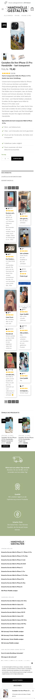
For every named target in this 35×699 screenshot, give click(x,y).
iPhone (17, 15)
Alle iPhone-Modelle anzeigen (9, 590)
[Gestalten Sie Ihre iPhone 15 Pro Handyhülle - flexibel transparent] (9, 425)
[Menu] (2, 9)
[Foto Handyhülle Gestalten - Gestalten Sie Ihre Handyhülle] (17, 9)
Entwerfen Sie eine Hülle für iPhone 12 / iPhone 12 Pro (16, 552)
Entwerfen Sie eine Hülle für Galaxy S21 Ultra (14, 601)
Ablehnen (18, 685)
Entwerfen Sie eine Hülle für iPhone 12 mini (13, 560)
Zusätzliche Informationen (11, 176)
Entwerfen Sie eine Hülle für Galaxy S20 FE (13, 612)
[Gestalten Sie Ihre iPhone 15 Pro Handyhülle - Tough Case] (26, 425)
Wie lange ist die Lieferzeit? (9, 657)
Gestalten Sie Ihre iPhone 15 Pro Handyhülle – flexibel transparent (8, 439)
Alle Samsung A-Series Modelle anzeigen (12, 635)
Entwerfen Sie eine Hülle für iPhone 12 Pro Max (14, 556)
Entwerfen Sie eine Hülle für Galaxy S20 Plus (13, 624)
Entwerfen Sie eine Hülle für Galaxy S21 (12, 604)
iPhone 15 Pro (26, 15)
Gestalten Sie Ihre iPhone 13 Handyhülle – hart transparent (22, 690)
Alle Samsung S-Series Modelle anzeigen (12, 631)
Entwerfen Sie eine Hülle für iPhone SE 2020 (13, 564)
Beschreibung (6, 172)
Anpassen (17, 158)
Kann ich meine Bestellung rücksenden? (12, 653)
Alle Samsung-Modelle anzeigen (10, 643)
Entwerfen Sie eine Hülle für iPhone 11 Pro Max (14, 575)
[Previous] (4, 36)
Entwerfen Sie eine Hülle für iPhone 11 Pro (13, 571)
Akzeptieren (18, 680)
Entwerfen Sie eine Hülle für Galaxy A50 (12, 627)
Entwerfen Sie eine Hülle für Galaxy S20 (12, 616)
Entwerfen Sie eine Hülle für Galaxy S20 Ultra (14, 620)
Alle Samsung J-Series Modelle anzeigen (12, 639)
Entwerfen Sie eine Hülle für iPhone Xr (11, 587)
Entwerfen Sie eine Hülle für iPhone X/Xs (12, 579)
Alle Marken (8, 15)
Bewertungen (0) (7, 180)
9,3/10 (13, 73)
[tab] (17, 173)
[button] (32, 663)
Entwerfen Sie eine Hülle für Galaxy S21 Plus (13, 608)
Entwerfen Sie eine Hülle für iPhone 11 (12, 567)
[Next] (30, 36)
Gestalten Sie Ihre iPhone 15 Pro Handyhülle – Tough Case (25, 439)
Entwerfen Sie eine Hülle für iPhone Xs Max (13, 583)
